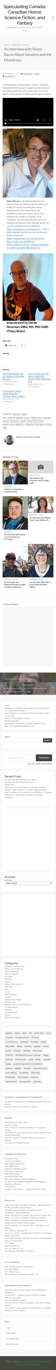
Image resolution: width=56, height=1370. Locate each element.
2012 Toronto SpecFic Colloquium (19, 1267)
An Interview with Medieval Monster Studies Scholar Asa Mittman (15, 584)
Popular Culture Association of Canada (21, 1107)
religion (17, 1068)
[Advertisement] (28, 839)
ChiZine (34, 1037)
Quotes (8, 997)
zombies (37, 1081)
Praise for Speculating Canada (17, 718)
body (48, 1033)
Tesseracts (10, 1077)
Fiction (7, 982)
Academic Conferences (14, 966)
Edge (43, 1042)
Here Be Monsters (12, 1174)
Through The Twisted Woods (17, 1143)
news (38, 1059)
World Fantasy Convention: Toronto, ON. (22, 1274)
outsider (23, 421)
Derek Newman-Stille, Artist (16, 1122)
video (5, 427)
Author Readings (12, 971)
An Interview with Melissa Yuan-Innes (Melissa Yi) (40, 519)
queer (8, 1064)
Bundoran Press (11, 1159)
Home (6, 45)
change (9, 1037)
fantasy (28, 1046)
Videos (26, 45)
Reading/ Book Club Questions (18, 1005)
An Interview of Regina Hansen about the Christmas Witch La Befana (14, 393)
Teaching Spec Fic (12, 1246)
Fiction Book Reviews (14, 984)
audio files (39, 1033)
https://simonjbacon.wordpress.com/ (24, 229)
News (32, 475)
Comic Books (11, 1042)
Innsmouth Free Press (14, 1176)
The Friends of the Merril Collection (19, 1251)
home (46, 1046)
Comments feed (12, 1339)
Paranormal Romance (35, 421)
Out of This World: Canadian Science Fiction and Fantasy (28, 1233)
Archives (8, 880)
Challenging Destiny (13, 1161)
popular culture (9, 424)
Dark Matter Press (12, 1166)
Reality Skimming (12, 1236)
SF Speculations (11, 1007)
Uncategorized (11, 1012)
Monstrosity (14, 421)
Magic (46, 1055)
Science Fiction (40, 1068)
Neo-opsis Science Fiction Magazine (20, 1179)
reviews (27, 1068)
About (7, 706)
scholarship (28, 424)
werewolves (11, 1081)
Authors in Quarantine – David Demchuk (14, 490)
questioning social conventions (27, 1064)
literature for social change (28, 1055)
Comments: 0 (10, 76)
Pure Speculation (12, 1269)
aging (17, 1033)
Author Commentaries (14, 969)
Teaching (8, 1010)
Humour (17, 1051)
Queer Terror (10, 785)
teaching (35, 1073)
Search (7, 737)
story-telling (11, 1073)
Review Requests (12, 721)
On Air (37, 475)
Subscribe (44, 757)
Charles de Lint (22, 1037)
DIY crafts (8, 976)
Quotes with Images (13, 1000)
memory (6, 421)
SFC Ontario (10, 1243)
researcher (19, 424)
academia (11, 418)
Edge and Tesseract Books (16, 1169)
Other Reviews (11, 994)
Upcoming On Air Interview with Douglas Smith (39, 480)
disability (19, 418)
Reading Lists (10, 1002)
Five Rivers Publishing (14, 1171)
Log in (8, 1328)
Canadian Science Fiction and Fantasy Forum (23, 1210)
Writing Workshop (12, 1017)
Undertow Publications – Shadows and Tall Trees (25, 1189)
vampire (48, 424)
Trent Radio (23, 1077)
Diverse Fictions (11, 1125)
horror (40, 418)
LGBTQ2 (9, 1055)
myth (31, 1059)
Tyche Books (10, 1187)
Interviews (16, 45)
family (19, 1046)
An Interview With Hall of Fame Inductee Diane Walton (40, 584)
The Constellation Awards (15, 1300)
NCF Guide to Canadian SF (16, 1231)
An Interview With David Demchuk (19, 782)
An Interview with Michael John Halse (20, 780)
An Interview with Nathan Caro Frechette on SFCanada (14, 537)
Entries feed (10, 1333)
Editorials (8, 979)
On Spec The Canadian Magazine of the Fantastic (25, 1182)
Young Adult (24, 1081)
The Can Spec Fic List (14, 1248)
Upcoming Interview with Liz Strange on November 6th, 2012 (13, 376)
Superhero (24, 1073)
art (30, 1033)
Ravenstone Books (12, 1184)
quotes (8, 1068)
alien (24, 1033)
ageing (8, 1033)
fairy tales (9, 1046)
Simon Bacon (39, 424)
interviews (47, 418)
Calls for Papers (11, 974)
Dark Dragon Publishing (14, 1164)
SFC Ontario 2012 (12, 1272)
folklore (34, 418)
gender (37, 1046)
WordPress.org (12, 1344)
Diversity (26, 418)
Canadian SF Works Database (17, 1213)
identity (26, 1051)
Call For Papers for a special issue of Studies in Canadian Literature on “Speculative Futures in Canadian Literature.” (28, 794)
